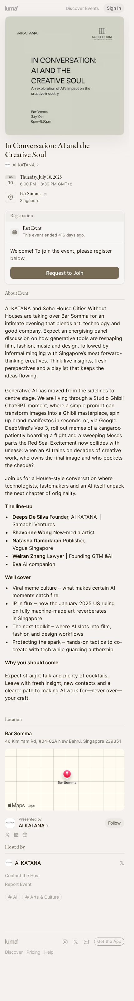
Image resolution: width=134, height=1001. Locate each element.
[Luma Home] (12, 8)
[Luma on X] (75, 942)
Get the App (109, 941)
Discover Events (82, 8)
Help (49, 952)
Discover (14, 952)
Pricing (33, 952)
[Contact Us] (86, 942)
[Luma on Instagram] (65, 942)
